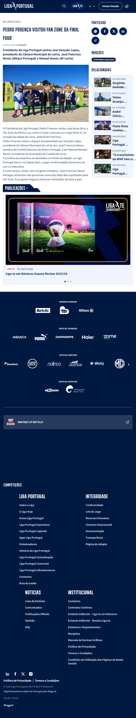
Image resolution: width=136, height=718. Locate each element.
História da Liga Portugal (34, 550)
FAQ (27, 627)
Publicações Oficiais (37, 614)
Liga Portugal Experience (34, 524)
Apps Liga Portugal (30, 537)
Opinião (30, 620)
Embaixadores (28, 544)
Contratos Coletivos (80, 607)
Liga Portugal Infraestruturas (37, 570)
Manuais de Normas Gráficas (85, 640)
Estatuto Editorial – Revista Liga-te (89, 620)
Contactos (25, 576)
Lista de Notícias (35, 601)
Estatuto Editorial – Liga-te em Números (92, 614)
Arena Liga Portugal (31, 518)
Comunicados (33, 607)
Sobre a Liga (26, 505)
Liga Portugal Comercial (34, 563)
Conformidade (94, 505)
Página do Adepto (96, 544)
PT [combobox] (90, 6)
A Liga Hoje (26, 511)
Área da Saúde (27, 583)
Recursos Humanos (97, 518)
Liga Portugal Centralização (36, 557)
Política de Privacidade (82, 646)
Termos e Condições (80, 653)
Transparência (94, 537)
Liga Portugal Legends (33, 531)
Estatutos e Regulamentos (84, 627)
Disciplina (74, 633)
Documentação (95, 531)
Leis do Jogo (93, 511)
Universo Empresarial (99, 524)
